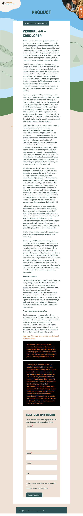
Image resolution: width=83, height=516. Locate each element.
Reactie (29, 426)
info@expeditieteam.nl (35, 403)
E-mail (29, 463)
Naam (29, 453)
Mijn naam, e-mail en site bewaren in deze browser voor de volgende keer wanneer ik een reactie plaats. (41, 485)
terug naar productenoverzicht (36, 23)
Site (27, 473)
